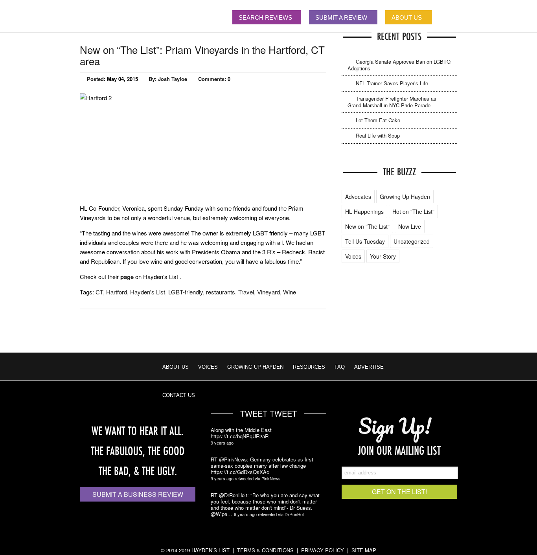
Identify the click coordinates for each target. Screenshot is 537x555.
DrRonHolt (295, 514)
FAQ (340, 367)
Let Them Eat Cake (378, 120)
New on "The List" (367, 226)
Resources (309, 367)
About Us (175, 367)
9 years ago (222, 442)
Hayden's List (147, 292)
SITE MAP (363, 550)
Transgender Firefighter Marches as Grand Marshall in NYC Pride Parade (392, 102)
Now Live (409, 226)
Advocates (358, 196)
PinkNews (271, 478)
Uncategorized (412, 241)
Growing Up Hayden (405, 196)
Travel (246, 292)
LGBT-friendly (185, 292)
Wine (289, 292)
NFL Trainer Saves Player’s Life (392, 83)
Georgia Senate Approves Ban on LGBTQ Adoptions (399, 65)
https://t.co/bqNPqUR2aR (239, 436)
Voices (353, 256)
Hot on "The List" (413, 211)
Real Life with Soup (378, 135)
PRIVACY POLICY (322, 550)
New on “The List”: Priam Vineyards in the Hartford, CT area (202, 55)
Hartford (116, 292)
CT (99, 292)
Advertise (369, 367)
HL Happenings (364, 211)
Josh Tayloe (172, 79)
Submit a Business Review (137, 494)
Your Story (383, 256)
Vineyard (268, 292)
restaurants (220, 292)
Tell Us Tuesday (365, 241)
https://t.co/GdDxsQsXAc (240, 472)
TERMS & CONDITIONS (265, 550)
